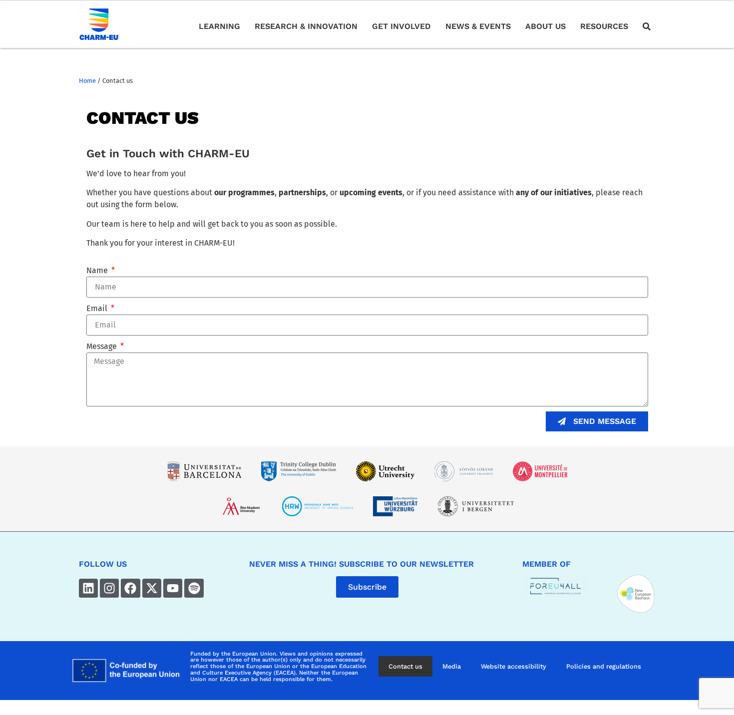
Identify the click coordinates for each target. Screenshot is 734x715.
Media (451, 666)
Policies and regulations (603, 666)
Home (87, 80)
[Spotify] (193, 588)
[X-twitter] (151, 588)
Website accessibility (513, 666)
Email (97, 308)
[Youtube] (172, 588)
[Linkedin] (88, 588)
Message (102, 346)
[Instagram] (109, 588)
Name (98, 270)
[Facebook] (130, 588)
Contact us (405, 666)
